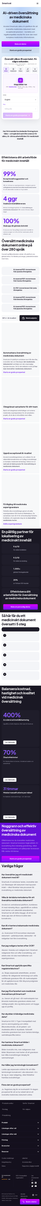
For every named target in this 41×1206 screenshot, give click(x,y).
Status (4, 1166)
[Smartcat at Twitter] (32, 1186)
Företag (5, 1140)
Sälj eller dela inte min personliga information (24, 1197)
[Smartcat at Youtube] (36, 1186)
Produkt (5, 1123)
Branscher (6, 1146)
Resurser (5, 1152)
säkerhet (24, 1158)
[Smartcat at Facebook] (32, 1183)
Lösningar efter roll (9, 1128)
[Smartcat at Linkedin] (36, 1183)
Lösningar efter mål (9, 1134)
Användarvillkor (27, 1162)
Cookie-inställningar (8, 1158)
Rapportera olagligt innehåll (30, 1166)
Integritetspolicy (6, 1162)
